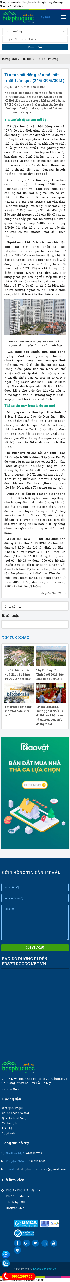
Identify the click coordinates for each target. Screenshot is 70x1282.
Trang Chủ (9, 59)
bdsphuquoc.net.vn (44, 1269)
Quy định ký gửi (12, 1108)
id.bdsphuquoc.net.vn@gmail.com (41, 1169)
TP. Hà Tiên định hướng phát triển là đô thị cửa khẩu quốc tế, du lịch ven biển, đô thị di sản (50, 715)
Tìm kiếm (35, 47)
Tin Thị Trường (47, 59)
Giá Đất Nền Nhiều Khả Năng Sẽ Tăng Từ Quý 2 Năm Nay (17, 674)
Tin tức (26, 59)
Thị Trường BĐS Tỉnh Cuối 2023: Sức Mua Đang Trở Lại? (50, 674)
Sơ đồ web (8, 1133)
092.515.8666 (37, 1161)
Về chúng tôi (10, 1123)
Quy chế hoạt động (14, 1118)
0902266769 (34, 1153)
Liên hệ (7, 1128)
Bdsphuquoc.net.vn (18, 189)
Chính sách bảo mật (15, 1113)
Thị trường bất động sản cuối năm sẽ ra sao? (18, 711)
